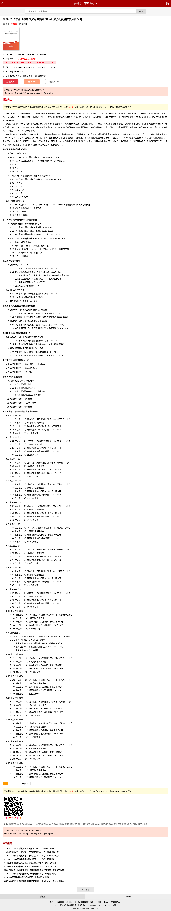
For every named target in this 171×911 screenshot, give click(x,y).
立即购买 (10, 82)
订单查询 (32, 82)
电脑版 (128, 896)
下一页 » (24, 784)
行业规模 (22, 224)
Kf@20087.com (16, 72)
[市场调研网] (168, 3)
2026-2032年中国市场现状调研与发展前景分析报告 (31, 874)
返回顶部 (85, 890)
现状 (90, 141)
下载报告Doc (53, 82)
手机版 (78, 3)
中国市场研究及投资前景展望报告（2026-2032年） (31, 863)
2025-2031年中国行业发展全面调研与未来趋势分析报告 (32, 856)
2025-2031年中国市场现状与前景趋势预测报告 (29, 859)
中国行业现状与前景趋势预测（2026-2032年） (31, 866)
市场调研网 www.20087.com (83, 908)
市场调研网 (91, 3)
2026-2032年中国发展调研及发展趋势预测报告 (30, 848)
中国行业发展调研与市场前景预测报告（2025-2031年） (32, 852)
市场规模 (30, 238)
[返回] (2, 3)
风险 (109, 141)
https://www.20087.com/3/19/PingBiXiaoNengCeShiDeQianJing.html (29, 93)
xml (96, 908)
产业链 (114, 138)
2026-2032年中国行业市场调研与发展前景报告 (34, 881)
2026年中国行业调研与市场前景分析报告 (27, 877)
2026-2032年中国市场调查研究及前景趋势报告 (34, 870)
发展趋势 (18, 215)
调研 (14, 134)
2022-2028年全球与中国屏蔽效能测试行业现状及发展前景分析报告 (56, 134)
